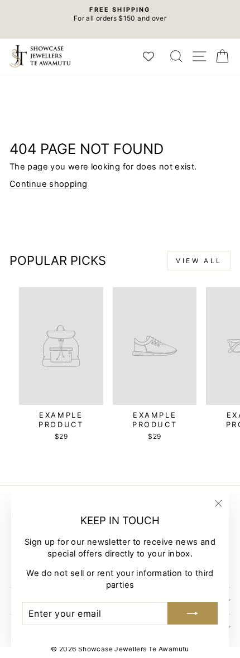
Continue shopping (48, 184)
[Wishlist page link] (154, 56)
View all (199, 261)
